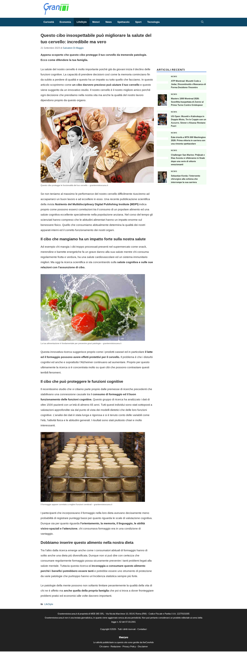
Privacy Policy (129, 646)
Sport (138, 22)
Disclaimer (143, 646)
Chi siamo (104, 646)
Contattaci (142, 629)
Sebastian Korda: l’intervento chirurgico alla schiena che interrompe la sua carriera (185, 179)
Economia (65, 22)
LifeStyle (82, 22)
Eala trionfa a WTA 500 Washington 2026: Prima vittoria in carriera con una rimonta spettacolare (188, 140)
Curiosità (48, 22)
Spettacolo (123, 22)
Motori (96, 22)
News (108, 22)
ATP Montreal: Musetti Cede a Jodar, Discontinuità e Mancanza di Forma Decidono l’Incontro (188, 84)
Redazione (116, 646)
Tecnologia (153, 22)
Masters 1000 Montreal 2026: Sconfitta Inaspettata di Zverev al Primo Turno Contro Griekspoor (187, 101)
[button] (202, 22)
